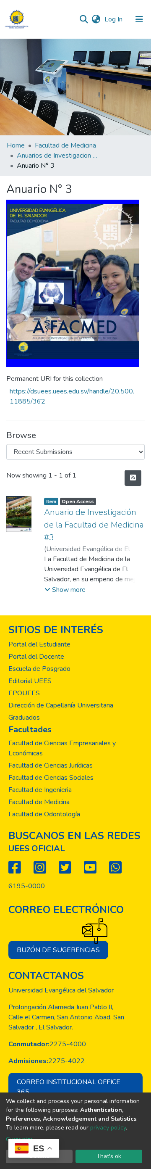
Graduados (24, 717)
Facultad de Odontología (44, 814)
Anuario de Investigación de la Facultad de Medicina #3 (94, 525)
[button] (96, 19)
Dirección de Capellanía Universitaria (60, 705)
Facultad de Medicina (65, 145)
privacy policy (108, 1128)
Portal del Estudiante (39, 644)
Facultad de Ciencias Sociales (51, 777)
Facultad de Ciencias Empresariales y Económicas (62, 748)
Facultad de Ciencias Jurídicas (50, 765)
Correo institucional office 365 (68, 1087)
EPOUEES (24, 693)
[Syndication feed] (133, 478)
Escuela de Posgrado (39, 668)
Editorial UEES (30, 681)
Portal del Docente (36, 656)
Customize (19, 1139)
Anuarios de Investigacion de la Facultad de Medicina (59, 155)
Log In (114, 19)
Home (16, 145)
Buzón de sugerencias (58, 950)
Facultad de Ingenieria (40, 789)
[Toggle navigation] (139, 19)
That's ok (108, 1156)
